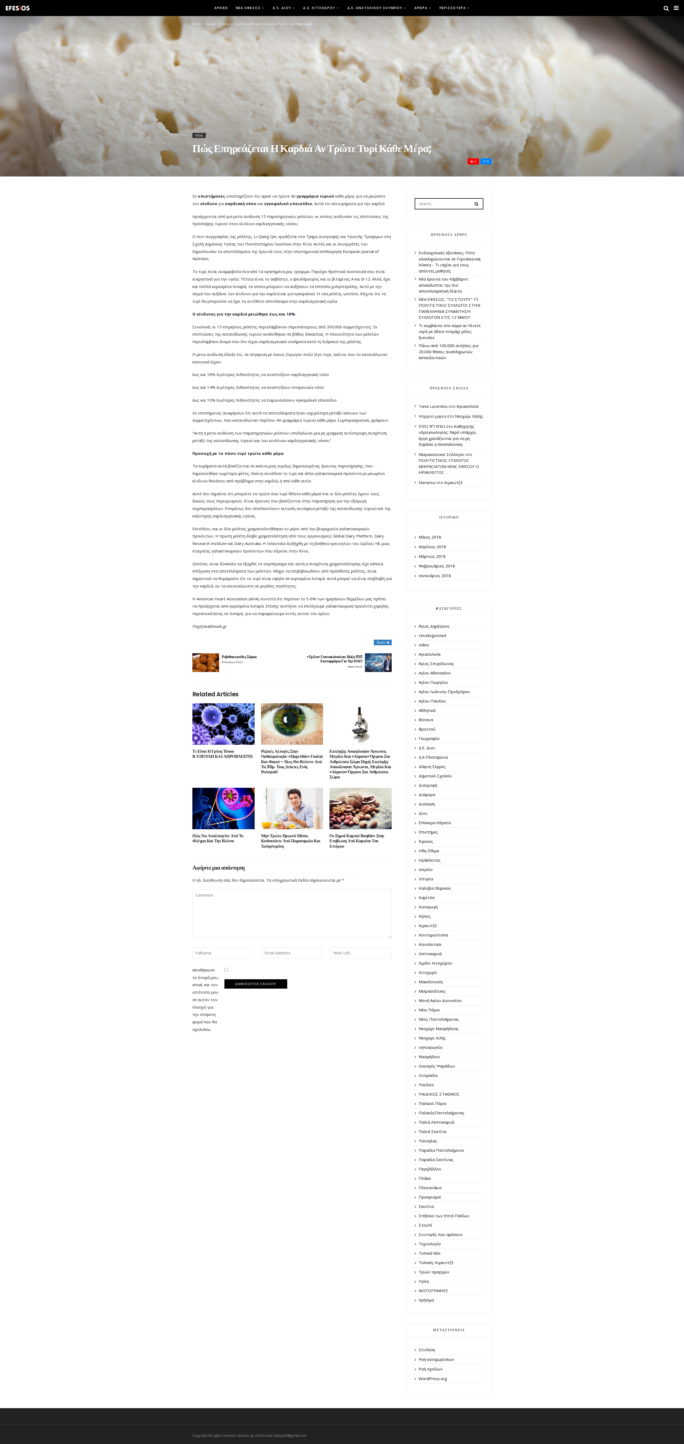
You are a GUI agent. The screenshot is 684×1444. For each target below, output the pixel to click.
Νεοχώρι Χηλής (469, 416)
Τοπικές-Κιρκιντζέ (436, 1262)
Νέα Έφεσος (248, 8)
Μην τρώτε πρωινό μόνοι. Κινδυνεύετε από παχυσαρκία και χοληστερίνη (290, 841)
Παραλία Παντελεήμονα (441, 1150)
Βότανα (426, 719)
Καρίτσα (426, 897)
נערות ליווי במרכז (432, 426)
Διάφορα (427, 794)
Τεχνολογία (430, 1243)
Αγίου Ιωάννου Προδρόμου (444, 691)
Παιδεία (426, 1084)
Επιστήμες (428, 832)
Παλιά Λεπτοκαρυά (436, 1122)
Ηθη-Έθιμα (429, 850)
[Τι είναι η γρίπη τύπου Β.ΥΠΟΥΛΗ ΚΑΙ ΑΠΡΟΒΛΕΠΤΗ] (223, 724)
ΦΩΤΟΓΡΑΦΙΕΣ (433, 1290)
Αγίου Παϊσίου (432, 701)
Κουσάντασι (430, 944)
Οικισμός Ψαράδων (437, 1066)
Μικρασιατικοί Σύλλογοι (441, 454)
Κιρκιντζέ (453, 482)
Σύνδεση (427, 1349)
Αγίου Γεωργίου (433, 682)
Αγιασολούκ (468, 406)
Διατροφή (428, 785)
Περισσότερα (453, 8)
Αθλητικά (427, 710)
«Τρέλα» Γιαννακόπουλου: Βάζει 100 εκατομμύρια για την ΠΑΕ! (334, 662)
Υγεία (225, 24)
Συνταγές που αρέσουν (441, 1234)
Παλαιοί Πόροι (433, 1103)
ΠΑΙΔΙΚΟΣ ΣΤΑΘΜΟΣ (439, 1094)
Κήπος (425, 916)
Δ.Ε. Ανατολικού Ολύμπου (374, 8)
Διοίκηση (427, 804)
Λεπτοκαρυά (430, 953)
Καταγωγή (428, 906)
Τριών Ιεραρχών (434, 1271)
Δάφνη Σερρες (432, 766)
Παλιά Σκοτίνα (432, 1131)
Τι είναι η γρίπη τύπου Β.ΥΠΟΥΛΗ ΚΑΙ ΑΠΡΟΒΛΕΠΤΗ (222, 753)
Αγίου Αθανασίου (435, 672)
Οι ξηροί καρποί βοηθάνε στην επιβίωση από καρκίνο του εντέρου (356, 841)
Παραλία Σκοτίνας (436, 1159)
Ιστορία (426, 878)
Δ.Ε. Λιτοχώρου (319, 8)
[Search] (476, 203)
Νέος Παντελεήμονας (439, 1019)
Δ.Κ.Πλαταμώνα (433, 757)
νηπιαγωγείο (430, 1047)
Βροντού (427, 729)
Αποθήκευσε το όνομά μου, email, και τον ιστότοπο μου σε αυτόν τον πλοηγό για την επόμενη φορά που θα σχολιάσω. (205, 999)
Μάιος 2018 (430, 537)
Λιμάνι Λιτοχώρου (435, 963)
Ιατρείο (426, 869)
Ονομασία (428, 1075)
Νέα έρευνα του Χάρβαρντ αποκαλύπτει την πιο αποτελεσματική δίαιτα (443, 285)
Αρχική (221, 8)
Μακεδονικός (431, 981)
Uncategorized (432, 635)
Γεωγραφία (429, 738)
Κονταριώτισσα (433, 935)
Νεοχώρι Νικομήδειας (439, 1028)
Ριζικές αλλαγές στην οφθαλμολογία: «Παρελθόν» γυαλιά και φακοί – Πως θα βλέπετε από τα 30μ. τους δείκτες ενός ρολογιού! (292, 761)
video (424, 644)
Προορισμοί (430, 1197)
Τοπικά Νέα (429, 1253)
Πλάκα (425, 1178)
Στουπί (425, 1225)
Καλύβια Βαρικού (435, 888)
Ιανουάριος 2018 (435, 575)
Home (196, 24)
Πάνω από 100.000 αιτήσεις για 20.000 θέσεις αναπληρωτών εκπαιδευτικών (448, 351)
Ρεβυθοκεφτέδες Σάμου (239, 659)
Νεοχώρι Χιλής (432, 1037)
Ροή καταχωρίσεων (436, 1359)
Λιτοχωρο (428, 972)
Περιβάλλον (430, 1169)
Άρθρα (421, 8)
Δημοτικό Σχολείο (435, 775)
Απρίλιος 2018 (432, 546)
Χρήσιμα (426, 1300)
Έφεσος (426, 841)
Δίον (423, 813)
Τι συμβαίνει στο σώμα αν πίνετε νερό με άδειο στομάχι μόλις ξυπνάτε (450, 331)
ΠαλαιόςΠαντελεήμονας (441, 1112)
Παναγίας (428, 1140)
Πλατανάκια (430, 1187)
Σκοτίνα (426, 1206)
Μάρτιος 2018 (432, 556)
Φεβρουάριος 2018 (437, 566)
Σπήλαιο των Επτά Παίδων (444, 1215)
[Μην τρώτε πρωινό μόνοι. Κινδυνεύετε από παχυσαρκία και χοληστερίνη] (292, 808)
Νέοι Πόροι (429, 1009)
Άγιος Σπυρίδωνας (436, 663)
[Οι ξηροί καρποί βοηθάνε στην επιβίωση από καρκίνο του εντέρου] (360, 808)
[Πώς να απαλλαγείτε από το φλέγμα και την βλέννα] (223, 808)
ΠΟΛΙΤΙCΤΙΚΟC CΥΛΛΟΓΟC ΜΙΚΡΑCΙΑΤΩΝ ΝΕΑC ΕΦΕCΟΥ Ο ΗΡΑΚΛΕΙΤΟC (449, 466)
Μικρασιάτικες (432, 991)
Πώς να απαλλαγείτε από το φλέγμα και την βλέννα (217, 838)
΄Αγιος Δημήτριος (434, 626)
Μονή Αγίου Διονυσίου (440, 1000)
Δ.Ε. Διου (282, 8)
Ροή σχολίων (431, 1369)
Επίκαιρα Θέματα (435, 822)
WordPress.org (433, 1378)
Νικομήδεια (429, 1056)
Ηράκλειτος (430, 860)
